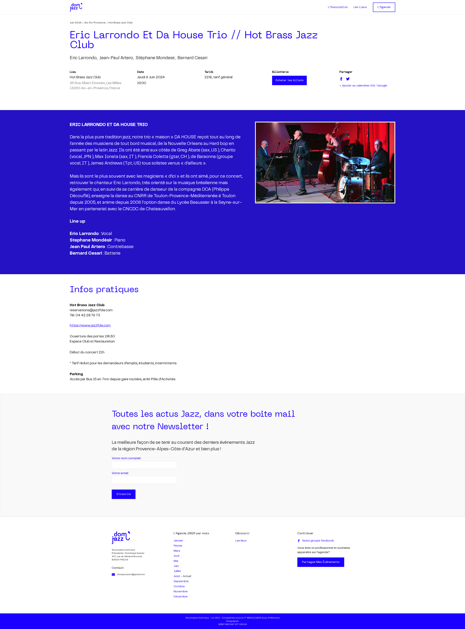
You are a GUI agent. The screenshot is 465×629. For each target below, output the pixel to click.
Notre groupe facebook (318, 540)
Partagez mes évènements (320, 562)
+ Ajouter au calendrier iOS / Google (363, 85)
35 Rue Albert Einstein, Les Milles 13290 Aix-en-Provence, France (95, 86)
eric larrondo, (83, 58)
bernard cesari (192, 58)
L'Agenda (384, 7)
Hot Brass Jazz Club (120, 22)
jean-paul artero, (116, 58)
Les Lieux (360, 7)
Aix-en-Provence (95, 22)
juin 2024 (75, 22)
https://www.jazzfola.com (90, 325)
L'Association (338, 7)
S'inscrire (123, 494)
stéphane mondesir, (155, 58)
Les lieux (241, 540)
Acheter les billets (289, 80)
